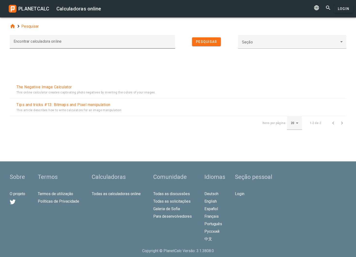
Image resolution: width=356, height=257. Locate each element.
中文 (208, 239)
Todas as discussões (171, 193)
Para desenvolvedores (172, 216)
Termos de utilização (55, 193)
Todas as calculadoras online (116, 193)
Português (213, 224)
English (210, 201)
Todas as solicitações (172, 201)
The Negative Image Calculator (44, 87)
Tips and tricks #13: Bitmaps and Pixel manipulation (63, 104)
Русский (211, 231)
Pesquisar (30, 26)
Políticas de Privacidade (58, 201)
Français (211, 216)
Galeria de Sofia (166, 209)
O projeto (17, 193)
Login (343, 9)
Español (211, 209)
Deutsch (211, 193)
